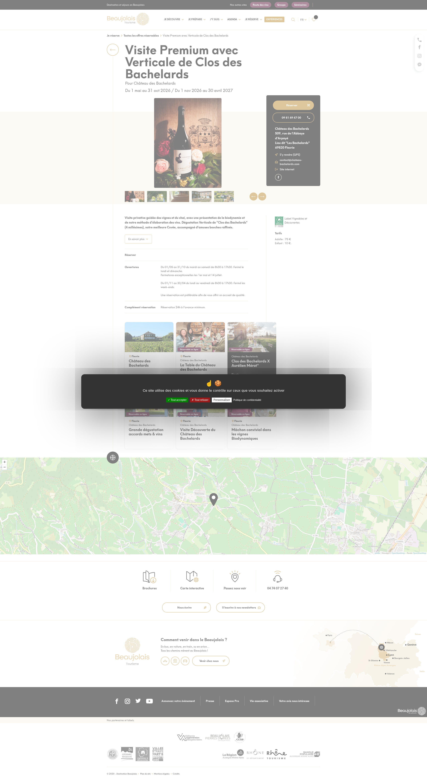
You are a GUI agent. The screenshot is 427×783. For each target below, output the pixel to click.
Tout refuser (201, 400)
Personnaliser (222, 400)
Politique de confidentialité (247, 400)
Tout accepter (178, 400)
